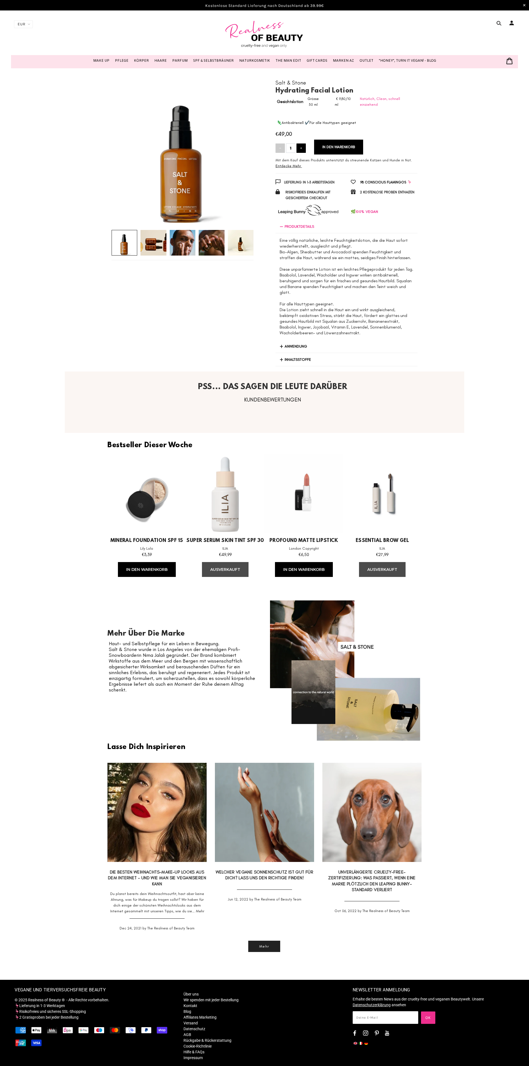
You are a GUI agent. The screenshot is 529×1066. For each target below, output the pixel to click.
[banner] (264, 34)
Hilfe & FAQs (193, 1052)
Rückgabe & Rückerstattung (207, 1040)
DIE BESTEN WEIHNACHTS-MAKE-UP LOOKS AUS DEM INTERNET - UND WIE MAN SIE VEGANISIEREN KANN (157, 877)
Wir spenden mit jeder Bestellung (211, 1000)
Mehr (200, 911)
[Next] (241, 148)
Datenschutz (194, 1029)
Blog (187, 1011)
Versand (190, 1023)
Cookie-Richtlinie (197, 1046)
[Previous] (123, 148)
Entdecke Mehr (288, 166)
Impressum (193, 1058)
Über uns (191, 994)
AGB (187, 1034)
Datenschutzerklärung (372, 1005)
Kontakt (190, 1005)
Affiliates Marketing (200, 1017)
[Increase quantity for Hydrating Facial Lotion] (301, 148)
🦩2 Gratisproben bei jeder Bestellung (47, 1017)
